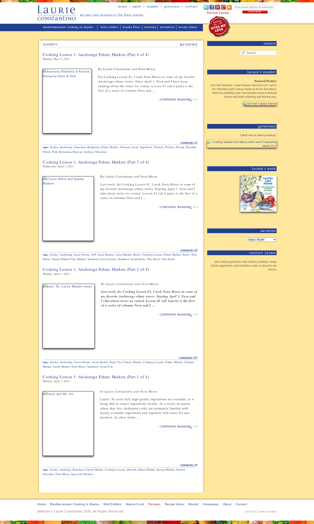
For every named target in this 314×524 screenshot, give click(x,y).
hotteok (131, 469)
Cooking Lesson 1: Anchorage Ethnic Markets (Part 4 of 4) (96, 54)
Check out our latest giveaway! (258, 135)
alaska (54, 147)
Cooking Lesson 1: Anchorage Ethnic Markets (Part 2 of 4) (96, 269)
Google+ (223, 7)
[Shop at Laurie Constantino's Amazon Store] (257, 113)
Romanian (65, 152)
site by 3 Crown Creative (261, 511)
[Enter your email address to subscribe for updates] (255, 12)
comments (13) (188, 357)
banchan (78, 469)
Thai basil (153, 259)
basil (137, 254)
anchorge (65, 469)
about (136, 7)
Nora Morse (78, 366)
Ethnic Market (110, 147)
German (125, 147)
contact (241, 504)
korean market (166, 469)
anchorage (66, 147)
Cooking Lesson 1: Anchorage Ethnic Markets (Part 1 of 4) (96, 376)
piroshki (191, 147)
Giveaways (172, 7)
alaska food (132, 27)
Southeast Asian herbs (131, 259)
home (122, 7)
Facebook (212, 7)
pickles (169, 147)
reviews (150, 27)
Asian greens (82, 362)
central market (94, 469)
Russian (77, 152)
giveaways (211, 504)
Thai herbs (168, 259)
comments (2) (189, 142)
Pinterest (218, 7)
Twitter (206, 7)
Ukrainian (101, 152)
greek (134, 147)
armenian (80, 147)
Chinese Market (132, 362)
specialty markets (82, 474)
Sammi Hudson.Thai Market (69, 259)
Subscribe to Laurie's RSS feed (229, 7)
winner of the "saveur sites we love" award (220, 26)
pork (54, 152)
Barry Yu (115, 362)
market (193, 504)
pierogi (180, 147)
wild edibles (109, 27)
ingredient (146, 147)
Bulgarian (93, 147)
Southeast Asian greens (101, 259)
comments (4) (189, 250)
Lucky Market (61, 366)
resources (167, 27)
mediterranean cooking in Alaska (69, 27)
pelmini (159, 147)
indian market (146, 469)
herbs (186, 254)
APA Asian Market (102, 254)
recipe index (188, 27)
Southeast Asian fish (100, 366)
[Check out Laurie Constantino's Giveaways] (263, 155)
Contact (191, 7)
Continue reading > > (179, 100)
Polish (46, 152)
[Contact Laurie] (263, 276)
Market (153, 7)
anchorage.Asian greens (75, 254)
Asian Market (123, 254)
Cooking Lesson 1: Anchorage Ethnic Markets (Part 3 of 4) (96, 162)
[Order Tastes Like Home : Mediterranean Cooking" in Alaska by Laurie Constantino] (257, 218)
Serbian (88, 152)
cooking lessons (152, 254)
